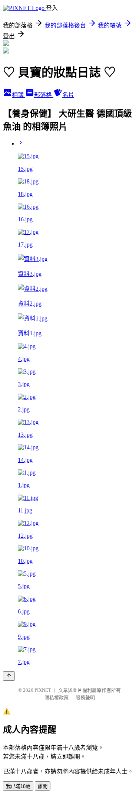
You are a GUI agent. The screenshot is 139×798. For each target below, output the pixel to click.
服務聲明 (85, 697)
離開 (42, 786)
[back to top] (9, 676)
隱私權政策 (56, 697)
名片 (68, 95)
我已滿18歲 (18, 786)
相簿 (18, 95)
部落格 (43, 95)
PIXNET (42, 690)
